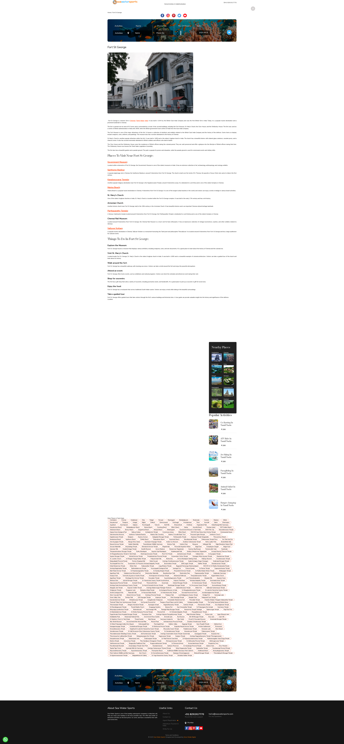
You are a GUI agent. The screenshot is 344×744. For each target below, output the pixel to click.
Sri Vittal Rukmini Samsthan (169, 638)
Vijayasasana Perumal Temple (119, 583)
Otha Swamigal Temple (177, 597)
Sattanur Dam (210, 646)
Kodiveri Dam (184, 544)
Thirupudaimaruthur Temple (199, 575)
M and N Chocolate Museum (197, 619)
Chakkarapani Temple (150, 638)
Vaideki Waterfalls (133, 544)
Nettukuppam (171, 529)
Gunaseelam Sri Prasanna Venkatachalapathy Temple (143, 563)
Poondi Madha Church (137, 607)
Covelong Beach (162, 527)
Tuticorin (157, 525)
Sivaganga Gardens (155, 607)
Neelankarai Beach (115, 539)
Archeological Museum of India (168, 590)
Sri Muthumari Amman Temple (161, 626)
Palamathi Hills (132, 592)
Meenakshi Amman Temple (150, 546)
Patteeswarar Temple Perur (210, 539)
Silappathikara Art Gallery (139, 655)
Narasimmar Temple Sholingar (193, 609)
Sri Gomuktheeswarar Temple (159, 653)
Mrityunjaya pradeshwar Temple (119, 609)
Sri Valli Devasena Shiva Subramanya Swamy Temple (144, 631)
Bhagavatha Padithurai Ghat (137, 643)
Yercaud (160, 520)
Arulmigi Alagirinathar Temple (118, 568)
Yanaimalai (224, 549)
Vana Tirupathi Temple (202, 624)
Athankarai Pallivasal (180, 575)
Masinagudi (171, 520)
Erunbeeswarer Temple (223, 558)
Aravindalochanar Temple (217, 580)
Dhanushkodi (178, 525)
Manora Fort (168, 607)
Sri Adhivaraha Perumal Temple (195, 641)
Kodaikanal (134, 520)
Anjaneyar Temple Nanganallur (200, 537)
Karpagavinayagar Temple (117, 626)
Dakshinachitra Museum (117, 534)
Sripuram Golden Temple (134, 587)
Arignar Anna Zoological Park (118, 532)
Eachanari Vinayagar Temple (153, 541)
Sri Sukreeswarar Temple (199, 583)
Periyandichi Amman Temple (182, 571)
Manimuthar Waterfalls (151, 573)
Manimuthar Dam (185, 573)
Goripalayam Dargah (212, 546)
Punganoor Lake (131, 590)
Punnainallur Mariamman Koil (176, 600)
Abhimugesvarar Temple (216, 641)
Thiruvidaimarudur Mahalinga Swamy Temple (123, 633)
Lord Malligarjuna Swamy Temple (188, 595)
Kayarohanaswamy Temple (139, 650)
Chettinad (189, 525)
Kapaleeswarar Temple (116, 537)
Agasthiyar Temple (115, 578)
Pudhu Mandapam (141, 551)
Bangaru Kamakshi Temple (136, 604)
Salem (216, 522)
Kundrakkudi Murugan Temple (138, 626)
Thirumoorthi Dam (151, 583)
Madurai (216, 520)
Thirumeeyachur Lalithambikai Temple (121, 636)
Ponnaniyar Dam (147, 614)
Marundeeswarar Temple (226, 529)
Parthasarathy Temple (179, 537)
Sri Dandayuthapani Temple (161, 571)
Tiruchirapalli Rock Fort (116, 563)
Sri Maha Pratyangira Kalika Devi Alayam (122, 624)
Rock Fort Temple (167, 554)
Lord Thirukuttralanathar (193, 578)
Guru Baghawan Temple (222, 604)
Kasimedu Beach (174, 539)
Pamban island (211, 527)
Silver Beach (219, 629)
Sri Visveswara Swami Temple (198, 585)
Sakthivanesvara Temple (117, 643)
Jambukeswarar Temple (184, 554)
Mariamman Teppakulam (176, 549)
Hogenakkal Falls (202, 525)
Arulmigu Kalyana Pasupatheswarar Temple (169, 614)
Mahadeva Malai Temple (147, 590)
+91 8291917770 (194, 714)
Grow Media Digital (190, 737)
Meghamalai (166, 546)
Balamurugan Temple (213, 609)
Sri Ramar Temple (204, 568)
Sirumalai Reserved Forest (189, 592)
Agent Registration (170, 720)
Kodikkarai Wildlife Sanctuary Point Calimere (180, 650)
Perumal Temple (216, 583)
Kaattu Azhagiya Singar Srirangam (198, 561)
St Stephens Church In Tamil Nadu (120, 619)
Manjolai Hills (208, 578)
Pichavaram (218, 626)
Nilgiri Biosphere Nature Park (224, 544)
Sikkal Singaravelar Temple (184, 648)
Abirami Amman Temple (134, 595)
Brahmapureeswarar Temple (149, 554)
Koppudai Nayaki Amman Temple (184, 626)
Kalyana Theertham (179, 580)
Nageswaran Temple (165, 636)
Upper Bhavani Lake (223, 614)
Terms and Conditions (172, 735)
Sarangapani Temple (200, 633)
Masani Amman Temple (117, 544)
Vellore (225, 520)
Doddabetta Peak (115, 616)
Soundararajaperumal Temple (210, 592)
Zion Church (142, 653)
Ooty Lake (211, 616)
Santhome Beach (131, 539)
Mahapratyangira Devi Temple (145, 636)
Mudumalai (196, 520)
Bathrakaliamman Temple (138, 568)
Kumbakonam (187, 522)
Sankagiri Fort (177, 568)
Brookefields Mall (226, 541)
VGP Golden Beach (225, 527)
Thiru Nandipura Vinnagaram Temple (150, 641)
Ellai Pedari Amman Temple (118, 571)
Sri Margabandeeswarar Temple (191, 590)
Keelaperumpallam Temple (195, 602)
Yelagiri (151, 520)
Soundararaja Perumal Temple (221, 648)
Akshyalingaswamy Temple (221, 650)
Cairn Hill (221, 616)
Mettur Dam (133, 566)
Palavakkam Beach (159, 539)
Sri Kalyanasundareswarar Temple (192, 638)
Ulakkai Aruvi (218, 624)
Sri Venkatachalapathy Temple (178, 612)
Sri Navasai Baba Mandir (148, 592)
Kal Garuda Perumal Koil (148, 602)
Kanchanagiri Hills (151, 609)
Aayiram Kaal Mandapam (158, 551)
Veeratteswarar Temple (116, 631)
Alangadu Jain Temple (116, 587)
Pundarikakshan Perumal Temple (157, 556)
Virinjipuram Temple (115, 590)
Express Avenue (143, 537)
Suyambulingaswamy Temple (172, 578)
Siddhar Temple (202, 563)
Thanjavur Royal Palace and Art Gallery (171, 602)
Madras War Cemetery (157, 534)
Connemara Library (168, 532)
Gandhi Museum (146, 549)
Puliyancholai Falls (156, 558)
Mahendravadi (137, 609)
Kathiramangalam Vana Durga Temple (218, 638)
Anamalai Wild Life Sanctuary (134, 648)
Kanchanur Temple (223, 607)
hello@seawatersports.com (221, 714)
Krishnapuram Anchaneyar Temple (159, 575)
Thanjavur (125, 522)
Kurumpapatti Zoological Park (159, 568)
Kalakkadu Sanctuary (219, 573)
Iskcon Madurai (160, 549)
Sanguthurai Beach (143, 529)
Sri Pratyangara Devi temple (204, 607)
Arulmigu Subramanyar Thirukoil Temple (159, 648)
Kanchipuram (124, 525)
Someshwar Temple (129, 641)
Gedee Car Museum (172, 541)
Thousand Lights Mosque (197, 534)
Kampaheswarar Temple (117, 638)
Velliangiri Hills (207, 544)
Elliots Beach (182, 532)
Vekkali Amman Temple (136, 556)
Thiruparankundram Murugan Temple (120, 551)
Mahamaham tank (134, 638)
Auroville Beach (197, 527)
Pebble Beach (144, 539)
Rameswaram (164, 522)
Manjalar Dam (193, 597)
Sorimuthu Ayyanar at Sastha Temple (133, 575)
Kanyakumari (114, 522)
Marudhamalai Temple (190, 539)
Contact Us (166, 717)
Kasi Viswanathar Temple (184, 607)
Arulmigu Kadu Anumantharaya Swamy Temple (123, 585)
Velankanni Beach (115, 529)
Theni (198, 522)
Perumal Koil (161, 612)
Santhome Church (215, 534)
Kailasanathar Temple (147, 566)
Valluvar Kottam (136, 532)
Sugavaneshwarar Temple (222, 568)
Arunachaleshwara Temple (196, 643)
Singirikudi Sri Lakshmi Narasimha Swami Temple (144, 629)
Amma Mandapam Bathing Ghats (187, 558)
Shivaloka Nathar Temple (184, 655)
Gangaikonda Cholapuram (155, 600)
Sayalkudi (113, 525)
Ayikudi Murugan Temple (130, 580)
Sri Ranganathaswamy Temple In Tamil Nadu (123, 554)
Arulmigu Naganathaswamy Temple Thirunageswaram (206, 636)
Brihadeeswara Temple (136, 600)
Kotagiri (135, 522)
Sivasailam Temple (153, 578)
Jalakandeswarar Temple (183, 587)
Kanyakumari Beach (116, 527)
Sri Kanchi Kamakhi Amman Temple (152, 585)
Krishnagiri (176, 522)
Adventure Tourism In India (171, 724)
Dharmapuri (225, 522)
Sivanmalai (165, 583)
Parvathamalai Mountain (117, 646)
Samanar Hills (114, 549)
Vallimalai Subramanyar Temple (215, 587)
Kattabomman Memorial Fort (132, 573)
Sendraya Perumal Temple (153, 595)
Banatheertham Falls (169, 573)
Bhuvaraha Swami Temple (171, 629)
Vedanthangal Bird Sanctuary (220, 525)
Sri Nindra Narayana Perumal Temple (142, 612)
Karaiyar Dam (114, 575)
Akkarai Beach (158, 529)
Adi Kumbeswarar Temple (148, 633)
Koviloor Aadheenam (204, 626)
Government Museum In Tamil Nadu (190, 529)
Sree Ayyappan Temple (116, 541)
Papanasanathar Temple (202, 573)
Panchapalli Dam (159, 624)
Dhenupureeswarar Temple (174, 641)
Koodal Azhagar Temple (130, 549)
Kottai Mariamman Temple (117, 566)
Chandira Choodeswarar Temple (196, 621)
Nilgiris (144, 522)
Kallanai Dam (200, 554)
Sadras (186, 527)
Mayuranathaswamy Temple (118, 650)
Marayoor (195, 544)
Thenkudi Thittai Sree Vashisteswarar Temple (123, 602)
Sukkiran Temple (188, 604)
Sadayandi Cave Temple (209, 597)
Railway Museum (207, 558)
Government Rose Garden (152, 616)
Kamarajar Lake (219, 595)
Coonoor (206, 520)
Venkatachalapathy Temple (197, 580)
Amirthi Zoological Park (116, 592)
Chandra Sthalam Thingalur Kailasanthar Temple (219, 600)
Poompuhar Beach (157, 650)
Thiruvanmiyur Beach (219, 537)
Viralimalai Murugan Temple (221, 561)
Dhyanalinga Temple (131, 546)
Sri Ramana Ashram (177, 643)
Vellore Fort (198, 587)
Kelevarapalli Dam (144, 624)
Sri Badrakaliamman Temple (118, 612)
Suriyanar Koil (215, 633)
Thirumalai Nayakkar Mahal (182, 546)
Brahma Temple (114, 641)
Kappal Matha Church (217, 575)
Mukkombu (169, 558)
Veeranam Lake (206, 629)
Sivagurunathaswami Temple (158, 643)
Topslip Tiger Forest (115, 648)
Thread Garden (139, 619)
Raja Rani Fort (228, 609)
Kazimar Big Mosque (194, 549)
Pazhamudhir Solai (210, 549)
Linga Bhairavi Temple (165, 566)
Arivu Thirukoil (223, 646)
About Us (166, 713)
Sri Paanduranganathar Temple (140, 571)
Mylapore (130, 537)
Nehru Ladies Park (210, 541)
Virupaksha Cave (213, 643)
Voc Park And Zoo (227, 539)
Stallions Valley (173, 624)
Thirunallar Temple (194, 600)
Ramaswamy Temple (204, 604)
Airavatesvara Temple (190, 631)
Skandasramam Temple (218, 563)
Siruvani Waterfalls (115, 546)
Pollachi (152, 522)
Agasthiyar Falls (114, 573)
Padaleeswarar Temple (190, 629)
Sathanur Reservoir (173, 646)
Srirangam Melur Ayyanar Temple (202, 556)
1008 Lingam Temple (187, 563)
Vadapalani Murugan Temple (160, 537)
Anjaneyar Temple (160, 597)
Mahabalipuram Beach (133, 527)
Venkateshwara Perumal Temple (172, 621)
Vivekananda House (226, 532)
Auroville (206, 522)
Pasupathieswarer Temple (199, 612)
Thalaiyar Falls (169, 595)
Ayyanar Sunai (221, 578)
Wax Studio (180, 619)
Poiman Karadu (190, 568)
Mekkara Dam (114, 580)
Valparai (135, 525)
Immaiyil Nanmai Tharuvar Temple (221, 551)
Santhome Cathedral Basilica (137, 534)
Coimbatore (113, 520)
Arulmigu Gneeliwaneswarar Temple (173, 561)
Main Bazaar (152, 619)
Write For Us (167, 729)
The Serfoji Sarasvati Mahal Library (218, 602)
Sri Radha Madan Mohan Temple (204, 571)
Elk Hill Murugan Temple (196, 616)
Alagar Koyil (226, 546)
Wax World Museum (116, 621)
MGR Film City (209, 529)
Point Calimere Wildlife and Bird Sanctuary (122, 653)
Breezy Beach (129, 529)
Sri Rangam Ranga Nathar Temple (136, 558)
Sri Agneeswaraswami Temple (118, 655)
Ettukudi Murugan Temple (201, 653)
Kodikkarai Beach (203, 650)
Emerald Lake (168, 616)
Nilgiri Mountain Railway (193, 614)
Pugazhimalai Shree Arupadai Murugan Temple (123, 614)
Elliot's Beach (175, 527)
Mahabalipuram (183, 520)
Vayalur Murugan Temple (117, 556)
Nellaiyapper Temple (225, 571)
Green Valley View (115, 597)
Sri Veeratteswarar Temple (172, 631)
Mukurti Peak (155, 621)
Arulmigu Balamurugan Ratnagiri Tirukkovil (158, 587)
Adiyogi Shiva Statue (134, 541)
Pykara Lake (209, 614)
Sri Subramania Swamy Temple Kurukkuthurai (155, 580)
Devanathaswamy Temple (117, 629)
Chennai (123, 520)
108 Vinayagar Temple (144, 597)
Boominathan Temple (170, 563)
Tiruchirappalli (146, 525)
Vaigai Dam (198, 546)
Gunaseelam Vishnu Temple (179, 556)
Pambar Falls (129, 597)
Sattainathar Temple (202, 648)
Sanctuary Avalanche (166, 619)
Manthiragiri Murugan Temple (176, 585)
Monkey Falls (171, 544)
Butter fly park (154, 561)
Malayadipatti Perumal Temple (118, 561)
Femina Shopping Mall (138, 561)
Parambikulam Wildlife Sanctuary (153, 544)
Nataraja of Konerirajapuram (181, 653)
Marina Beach (148, 527)
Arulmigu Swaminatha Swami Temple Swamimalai (175, 633)
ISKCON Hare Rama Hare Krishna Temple (203, 532)
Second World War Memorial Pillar (136, 621)
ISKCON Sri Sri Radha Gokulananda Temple (216, 566)
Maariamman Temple (223, 556)
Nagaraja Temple (187, 624)
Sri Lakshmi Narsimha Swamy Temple (216, 590)
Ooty (143, 520)
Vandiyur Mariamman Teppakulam (197, 551)
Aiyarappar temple (153, 604)
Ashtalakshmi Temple (151, 532)
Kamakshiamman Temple (117, 600)
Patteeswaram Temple (208, 631)
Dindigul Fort (206, 595)
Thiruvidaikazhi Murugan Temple (223, 653)
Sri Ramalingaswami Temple (118, 607)
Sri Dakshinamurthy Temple (169, 592)
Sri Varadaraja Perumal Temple (192, 646)
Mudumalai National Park (132, 616)
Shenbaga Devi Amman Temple (134, 578)
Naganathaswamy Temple (171, 604)
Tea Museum (181, 616)
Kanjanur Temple (180, 636)
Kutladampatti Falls (176, 551)
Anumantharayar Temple (219, 585)
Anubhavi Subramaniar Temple (192, 541)
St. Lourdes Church (115, 558)
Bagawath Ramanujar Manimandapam (187, 566)
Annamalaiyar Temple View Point (138, 646)
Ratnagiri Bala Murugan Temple (170, 609)
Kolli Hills (166, 525)
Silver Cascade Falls (116, 595)
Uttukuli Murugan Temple (180, 583)
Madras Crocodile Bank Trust (177, 534)
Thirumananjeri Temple (116, 604)
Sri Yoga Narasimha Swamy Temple (162, 655)
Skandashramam (157, 646)
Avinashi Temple (137, 583)
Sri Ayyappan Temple (214, 554)
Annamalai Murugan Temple (218, 619)
